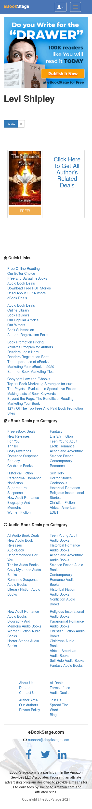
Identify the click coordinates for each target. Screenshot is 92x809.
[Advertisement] (46, 803)
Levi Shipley (29, 98)
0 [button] (21, 124)
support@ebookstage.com (48, 739)
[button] (25, 211)
